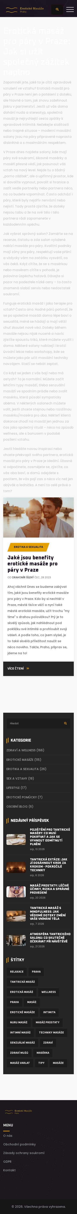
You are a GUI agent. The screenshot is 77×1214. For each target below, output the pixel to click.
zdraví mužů (19, 1053)
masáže (58, 1063)
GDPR (7, 1161)
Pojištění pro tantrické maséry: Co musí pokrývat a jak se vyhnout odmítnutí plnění (50, 837)
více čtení (15, 668)
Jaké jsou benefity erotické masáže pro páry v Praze (32, 564)
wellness (48, 992)
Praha (36, 972)
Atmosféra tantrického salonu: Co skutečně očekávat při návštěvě (50, 938)
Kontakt (9, 1170)
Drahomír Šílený (23, 577)
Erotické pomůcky (24, 797)
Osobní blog (19, 806)
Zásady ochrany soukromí (23, 1153)
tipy (41, 1063)
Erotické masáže (23, 760)
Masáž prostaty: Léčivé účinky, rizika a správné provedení (49, 889)
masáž (31, 1002)
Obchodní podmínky (19, 1144)
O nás (7, 1136)
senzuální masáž (22, 1043)
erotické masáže (22, 1012)
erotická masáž (21, 992)
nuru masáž (18, 1022)
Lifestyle (16, 788)
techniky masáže (51, 1033)
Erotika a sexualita (28, 547)
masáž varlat (20, 1063)
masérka (43, 1053)
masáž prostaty (47, 1022)
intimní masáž (20, 1033)
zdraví (48, 1043)
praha (14, 1002)
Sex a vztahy (20, 778)
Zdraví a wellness (25, 750)
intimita (49, 1012)
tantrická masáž (22, 982)
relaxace (17, 972)
